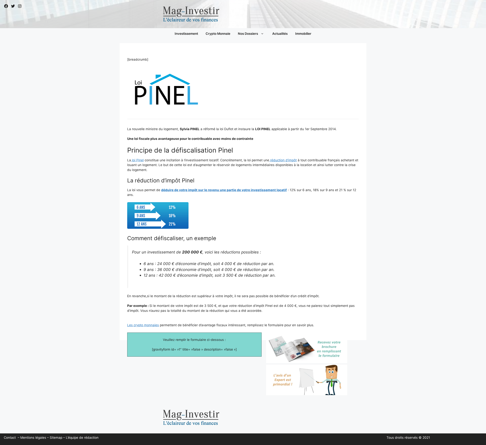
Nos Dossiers (248, 34)
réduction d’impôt (283, 160)
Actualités (280, 34)
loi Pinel (137, 160)
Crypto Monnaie (218, 34)
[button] (262, 33)
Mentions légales (33, 437)
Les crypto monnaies (143, 325)
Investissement (186, 34)
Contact (10, 437)
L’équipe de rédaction (82, 437)
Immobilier (303, 34)
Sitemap (56, 437)
